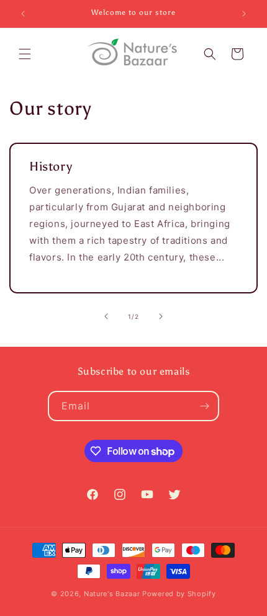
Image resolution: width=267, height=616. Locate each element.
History (50, 166)
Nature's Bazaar (112, 593)
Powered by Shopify (179, 593)
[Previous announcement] (23, 13)
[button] (24, 54)
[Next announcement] (244, 13)
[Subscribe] (204, 406)
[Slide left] (106, 316)
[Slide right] (160, 316)
